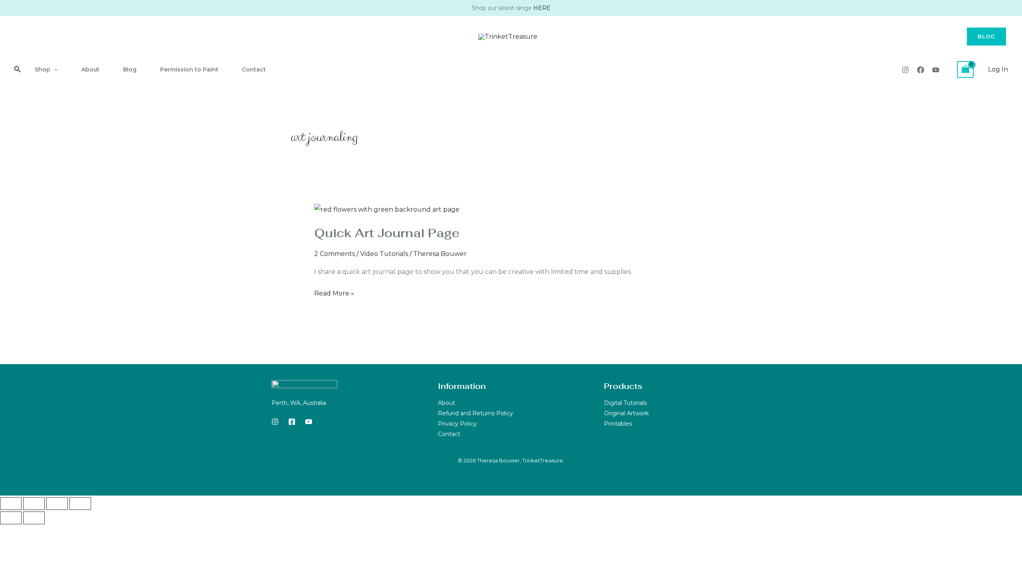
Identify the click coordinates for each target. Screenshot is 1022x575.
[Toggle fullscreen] (34, 503)
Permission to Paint (189, 69)
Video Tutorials (384, 254)
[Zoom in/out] (11, 503)
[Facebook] (920, 69)
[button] (986, 37)
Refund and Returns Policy (475, 413)
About (90, 69)
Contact (254, 69)
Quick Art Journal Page (387, 233)
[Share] (57, 503)
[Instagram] (905, 69)
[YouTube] (935, 69)
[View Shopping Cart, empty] (965, 69)
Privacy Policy (457, 423)
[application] (53, 69)
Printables (618, 423)
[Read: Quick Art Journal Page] (387, 209)
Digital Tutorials (625, 402)
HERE (542, 8)
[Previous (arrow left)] (11, 518)
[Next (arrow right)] (34, 518)
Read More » (334, 292)
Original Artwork (626, 413)
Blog (130, 69)
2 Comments (334, 254)
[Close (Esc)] (80, 503)
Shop (42, 69)
